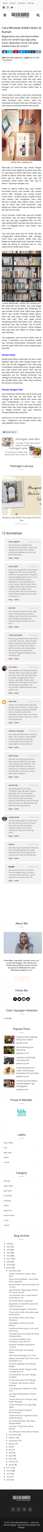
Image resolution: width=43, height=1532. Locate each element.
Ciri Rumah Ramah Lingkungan (21, 1300)
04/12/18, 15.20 (33, 701)
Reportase (8, 1210)
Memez (11, 844)
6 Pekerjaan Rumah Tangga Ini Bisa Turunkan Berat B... (23, 1370)
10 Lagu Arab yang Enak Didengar (22, 1380)
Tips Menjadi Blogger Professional (22, 1309)
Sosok (6, 1220)
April (11, 1455)
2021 (8, 1258)
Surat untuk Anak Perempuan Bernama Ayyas (20, 1411)
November (13, 1434)
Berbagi (7, 1181)
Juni (10, 1449)
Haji (5, 1147)
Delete (16, 558)
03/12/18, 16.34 (33, 566)
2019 (8, 1264)
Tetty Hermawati (15, 635)
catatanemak (14, 817)
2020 (8, 1261)
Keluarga (7, 1200)
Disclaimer (21, 3)
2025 (8, 1246)
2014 (8, 1476)
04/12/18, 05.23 (33, 667)
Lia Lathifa (13, 667)
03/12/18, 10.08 (33, 542)
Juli (10, 1446)
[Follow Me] (19, 999)
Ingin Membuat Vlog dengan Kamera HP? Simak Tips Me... (23, 1291)
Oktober (12, 1437)
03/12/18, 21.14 (33, 608)
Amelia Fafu (13, 785)
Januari (12, 1464)
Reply (11, 558)
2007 (8, 1479)
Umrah (6, 1162)
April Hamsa (13, 755)
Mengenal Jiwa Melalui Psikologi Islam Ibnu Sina (21, 519)
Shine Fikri (12, 701)
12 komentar (7, 60)
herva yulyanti (14, 541)
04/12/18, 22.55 (33, 844)
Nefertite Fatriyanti (16, 731)
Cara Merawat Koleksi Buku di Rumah (23, 1431)
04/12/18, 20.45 (33, 785)
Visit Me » (21, 979)
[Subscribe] (28, 999)
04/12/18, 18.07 (33, 731)
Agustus (12, 1443)
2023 (8, 1252)
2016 (8, 1470)
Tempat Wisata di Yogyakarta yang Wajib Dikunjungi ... (23, 1416)
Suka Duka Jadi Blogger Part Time (22, 1355)
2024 (8, 1249)
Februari (12, 1461)
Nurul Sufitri (13, 566)
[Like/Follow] (15, 999)
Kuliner (6, 1157)
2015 (8, 1473)
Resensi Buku (9, 1215)
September (13, 1440)
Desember (13, 1270)
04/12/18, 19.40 (33, 756)
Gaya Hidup (8, 1142)
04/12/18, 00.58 (33, 635)
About (5, 3)
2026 (8, 1243)
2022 (8, 1255)
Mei (10, 1452)
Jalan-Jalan (8, 1152)
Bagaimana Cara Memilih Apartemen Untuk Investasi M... (23, 1304)
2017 (8, 1467)
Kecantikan (8, 1195)
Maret (11, 1458)
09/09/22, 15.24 (33, 867)
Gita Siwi (12, 608)
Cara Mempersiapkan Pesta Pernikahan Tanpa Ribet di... (20, 1340)
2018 (8, 1267)
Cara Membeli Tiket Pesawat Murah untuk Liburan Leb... (23, 1296)
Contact (12, 3)
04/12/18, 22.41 (33, 817)
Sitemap (30, 3)
